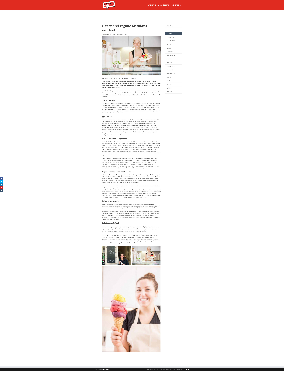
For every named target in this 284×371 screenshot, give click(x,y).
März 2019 (169, 62)
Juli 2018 (169, 77)
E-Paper (158, 5)
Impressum (150, 369)
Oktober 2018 (170, 70)
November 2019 (170, 51)
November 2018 (170, 66)
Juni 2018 (169, 80)
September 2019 (171, 55)
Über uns (166, 5)
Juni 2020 (169, 44)
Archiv (151, 5)
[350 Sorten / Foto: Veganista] (131, 309)
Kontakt (175, 5)
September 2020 (171, 40)
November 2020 (170, 37)
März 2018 (169, 91)
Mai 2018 (169, 84)
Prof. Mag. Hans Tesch (110, 34)
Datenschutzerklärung (159, 369)
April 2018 (169, 88)
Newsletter (168, 369)
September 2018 (171, 73)
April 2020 (169, 48)
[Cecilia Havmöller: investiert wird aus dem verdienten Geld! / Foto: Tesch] (116, 255)
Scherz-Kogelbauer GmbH (104, 369)
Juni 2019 (169, 59)
